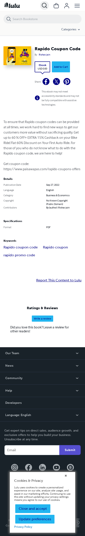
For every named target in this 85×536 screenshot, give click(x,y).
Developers (13, 403)
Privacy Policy (23, 526)
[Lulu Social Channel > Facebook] (28, 468)
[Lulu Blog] (70, 468)
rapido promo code (19, 255)
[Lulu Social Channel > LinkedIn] (42, 468)
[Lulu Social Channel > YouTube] (56, 468)
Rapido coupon (55, 247)
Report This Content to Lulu (59, 280)
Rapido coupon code (20, 247)
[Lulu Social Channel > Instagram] (14, 468)
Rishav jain (44, 54)
